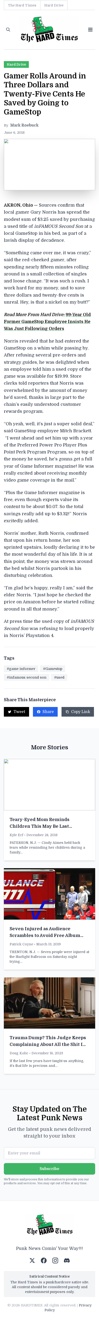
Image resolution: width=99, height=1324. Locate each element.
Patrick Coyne (21, 944)
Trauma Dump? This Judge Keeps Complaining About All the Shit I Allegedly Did (48, 1044)
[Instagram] (55, 1260)
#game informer (21, 669)
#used (59, 677)
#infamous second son (26, 677)
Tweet (19, 712)
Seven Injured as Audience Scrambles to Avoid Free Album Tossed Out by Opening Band (45, 935)
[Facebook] (44, 1260)
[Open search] (8, 29)
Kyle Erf (16, 835)
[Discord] (67, 1260)
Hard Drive (53, 5)
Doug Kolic (19, 1053)
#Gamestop (52, 669)
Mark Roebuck (24, 125)
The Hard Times (22, 5)
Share (48, 712)
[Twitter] (32, 1260)
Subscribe (49, 1169)
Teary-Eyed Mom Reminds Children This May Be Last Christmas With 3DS (39, 826)
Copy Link (80, 712)
